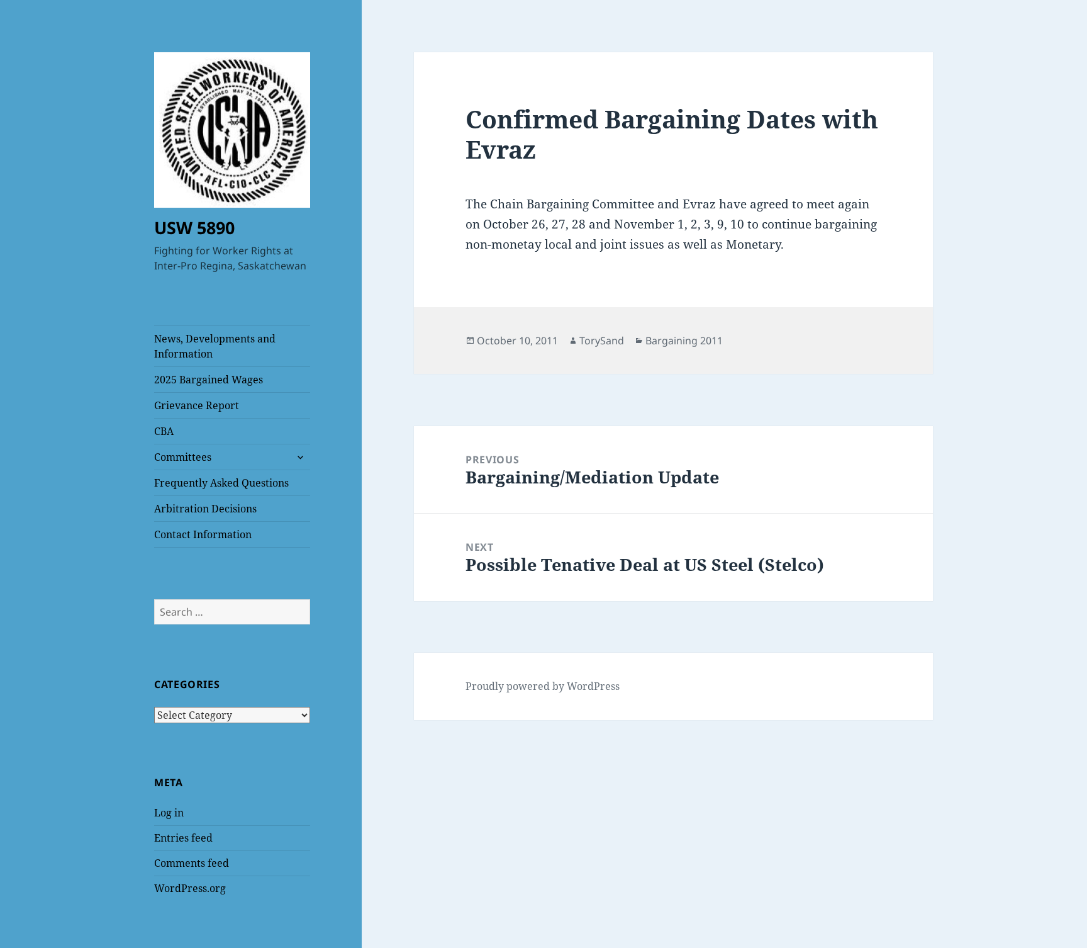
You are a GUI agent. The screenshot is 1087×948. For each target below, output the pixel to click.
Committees (182, 457)
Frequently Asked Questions (221, 483)
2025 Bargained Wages (208, 380)
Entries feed (183, 838)
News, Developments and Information (215, 346)
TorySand (601, 340)
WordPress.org (190, 888)
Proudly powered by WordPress (542, 686)
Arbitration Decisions (205, 509)
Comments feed (191, 863)
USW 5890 (194, 227)
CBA (164, 431)
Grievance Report (196, 405)
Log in (169, 813)
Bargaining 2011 (684, 340)
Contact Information (203, 534)
